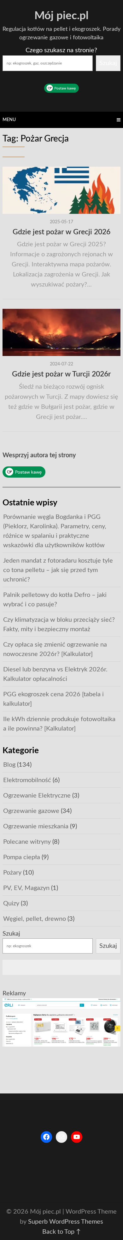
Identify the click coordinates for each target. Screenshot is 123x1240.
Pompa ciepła (21, 857)
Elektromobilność (27, 780)
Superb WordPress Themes (65, 1222)
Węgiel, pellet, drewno (34, 919)
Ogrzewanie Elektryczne (37, 795)
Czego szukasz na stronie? (61, 50)
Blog (9, 765)
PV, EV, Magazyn (26, 888)
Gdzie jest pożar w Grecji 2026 (61, 232)
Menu (9, 120)
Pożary (12, 873)
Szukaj (108, 63)
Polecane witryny (27, 842)
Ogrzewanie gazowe (31, 811)
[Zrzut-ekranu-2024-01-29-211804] (61, 1045)
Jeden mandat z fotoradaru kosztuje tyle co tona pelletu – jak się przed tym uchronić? (58, 570)
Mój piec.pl (61, 15)
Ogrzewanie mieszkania (35, 826)
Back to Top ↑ (61, 1232)
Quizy (11, 903)
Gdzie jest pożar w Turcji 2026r (61, 374)
